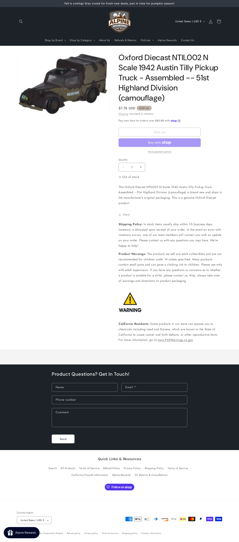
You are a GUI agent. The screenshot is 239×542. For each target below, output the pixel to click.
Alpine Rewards (121, 475)
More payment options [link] (159, 151)
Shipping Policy (154, 468)
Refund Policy (111, 468)
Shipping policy (130, 533)
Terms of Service (89, 468)
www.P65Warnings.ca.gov (175, 340)
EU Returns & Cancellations (151, 475)
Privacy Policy (132, 468)
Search (53, 468)
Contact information (151, 533)
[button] (21, 21)
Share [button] (126, 214)
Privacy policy (91, 533)
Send (63, 439)
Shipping (123, 114)
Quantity (123, 159)
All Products (68, 468)
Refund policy (73, 533)
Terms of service (110, 533)
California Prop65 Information (90, 475)
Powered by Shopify (53, 533)
